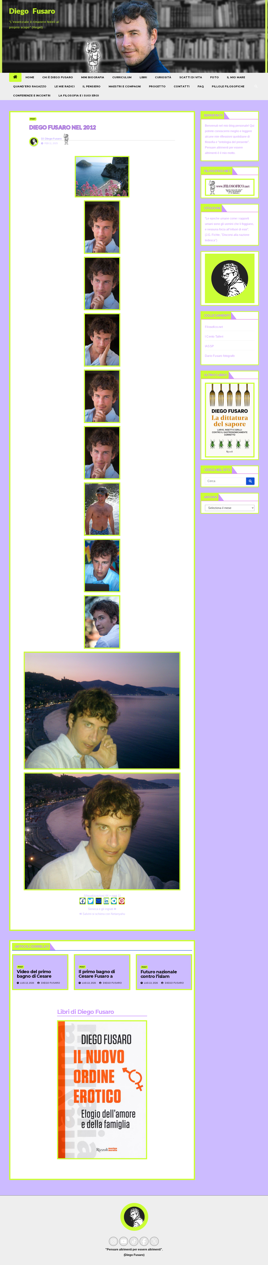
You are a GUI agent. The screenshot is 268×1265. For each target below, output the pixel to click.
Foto (214, 77)
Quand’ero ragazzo (29, 86)
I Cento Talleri (214, 336)
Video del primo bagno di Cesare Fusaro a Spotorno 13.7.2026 (36, 978)
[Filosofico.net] (230, 187)
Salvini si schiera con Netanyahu (103, 913)
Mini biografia (92, 77)
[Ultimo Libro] (230, 419)
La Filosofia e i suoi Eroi (79, 95)
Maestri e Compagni (125, 86)
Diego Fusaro (53, 138)
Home (30, 77)
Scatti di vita (190, 77)
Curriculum (122, 77)
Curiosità (163, 77)
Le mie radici (65, 86)
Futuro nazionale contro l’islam (159, 974)
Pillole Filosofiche (228, 86)
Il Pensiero (92, 86)
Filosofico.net (214, 326)
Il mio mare (236, 77)
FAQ (201, 86)
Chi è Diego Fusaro (57, 77)
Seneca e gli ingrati (101, 909)
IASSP (209, 346)
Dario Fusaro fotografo (220, 355)
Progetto (157, 86)
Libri (143, 77)
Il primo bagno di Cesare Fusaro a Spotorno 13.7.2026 (98, 976)
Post (32, 119)
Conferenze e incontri (32, 95)
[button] (256, 86)
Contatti (182, 86)
